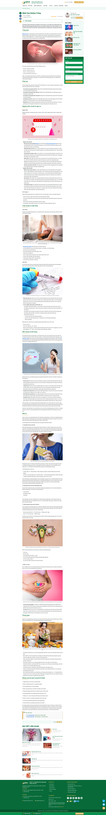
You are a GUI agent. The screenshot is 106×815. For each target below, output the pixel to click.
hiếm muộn (26, 338)
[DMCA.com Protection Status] (69, 801)
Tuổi (66, 65)
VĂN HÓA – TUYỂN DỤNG (58, 5)
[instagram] (76, 798)
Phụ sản (28, 8)
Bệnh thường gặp (38, 5)
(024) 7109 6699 (26, 813)
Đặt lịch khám (80, 17)
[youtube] (73, 798)
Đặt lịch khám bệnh (52, 789)
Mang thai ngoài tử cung (36, 751)
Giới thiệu (30, 5)
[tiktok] (79, 798)
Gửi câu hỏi (74, 81)
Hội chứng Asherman (35, 766)
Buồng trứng (25, 33)
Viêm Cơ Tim (76, 25)
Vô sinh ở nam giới (30, 716)
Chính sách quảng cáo (71, 788)
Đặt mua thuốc (52, 787)
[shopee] (81, 798)
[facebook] (68, 798)
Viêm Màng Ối (34, 758)
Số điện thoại (67, 69)
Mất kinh (37, 143)
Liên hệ (66, 5)
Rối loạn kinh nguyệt (27, 246)
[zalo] (71, 798)
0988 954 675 (61, 806)
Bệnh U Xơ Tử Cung (26, 742)
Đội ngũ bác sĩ (51, 785)
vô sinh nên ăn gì (30, 715)
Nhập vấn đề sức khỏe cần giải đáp (71, 74)
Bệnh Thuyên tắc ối (35, 773)
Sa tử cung (54, 729)
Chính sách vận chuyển (72, 792)
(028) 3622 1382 (37, 813)
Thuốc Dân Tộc (29, 17)
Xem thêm (73, 17)
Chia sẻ (20, 16)
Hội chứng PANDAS (77, 49)
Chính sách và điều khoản (72, 790)
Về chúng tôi (51, 784)
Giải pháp (45, 5)
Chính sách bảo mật (71, 784)
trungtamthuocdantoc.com (28, 800)
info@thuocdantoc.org (40, 800)
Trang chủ (24, 5)
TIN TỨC (51, 5)
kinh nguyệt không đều (51, 143)
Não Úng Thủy (76, 37)
